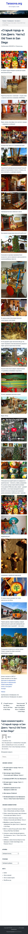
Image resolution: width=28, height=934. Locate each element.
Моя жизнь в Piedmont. (10, 793)
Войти (5, 872)
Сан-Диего (17, 20)
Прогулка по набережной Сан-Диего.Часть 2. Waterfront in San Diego (15, 824)
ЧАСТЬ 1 (13, 676)
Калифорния (10, 20)
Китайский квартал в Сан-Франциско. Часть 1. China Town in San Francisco (15, 835)
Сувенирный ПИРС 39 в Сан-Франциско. (15, 778)
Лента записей (7, 875)
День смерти (17, 487)
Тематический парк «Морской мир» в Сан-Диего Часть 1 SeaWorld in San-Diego (20, 707)
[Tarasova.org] (14, 12)
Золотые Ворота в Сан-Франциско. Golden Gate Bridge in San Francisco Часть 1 (14, 842)
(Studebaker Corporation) (15, 370)
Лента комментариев (9, 877)
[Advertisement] (14, 903)
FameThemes (18, 931)
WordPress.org (7, 880)
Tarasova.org (14, 3)
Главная (4, 20)
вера (5, 809)
